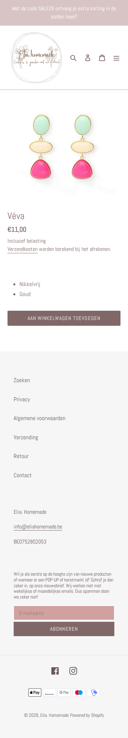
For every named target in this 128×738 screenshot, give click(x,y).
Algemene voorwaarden (40, 418)
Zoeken (22, 380)
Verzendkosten (23, 249)
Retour (21, 456)
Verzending (26, 437)
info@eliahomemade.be (38, 526)
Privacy (22, 399)
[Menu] (116, 58)
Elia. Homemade (54, 715)
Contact (23, 475)
